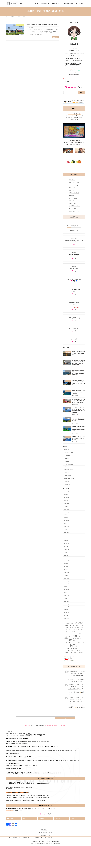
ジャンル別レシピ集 (74, 182)
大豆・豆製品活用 (73, 198)
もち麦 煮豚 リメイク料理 (74, 627)
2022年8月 (66, 609)
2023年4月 (66, 586)
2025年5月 (66, 526)
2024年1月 (66, 560)
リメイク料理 (67, 636)
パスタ (80, 633)
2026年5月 (66, 500)
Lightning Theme (45, 843)
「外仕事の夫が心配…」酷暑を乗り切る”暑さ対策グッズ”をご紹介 (78, 438)
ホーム (8, 837)
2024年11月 (66, 537)
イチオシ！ (75, 629)
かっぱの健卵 (74, 268)
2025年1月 (66, 532)
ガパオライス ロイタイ (69, 631)
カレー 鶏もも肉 (81, 629)
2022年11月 (66, 601)
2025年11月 (66, 514)
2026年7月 (66, 494)
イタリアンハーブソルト (67, 629)
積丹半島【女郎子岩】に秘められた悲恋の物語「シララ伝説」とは (78, 419)
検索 (81, 92)
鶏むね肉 (78, 650)
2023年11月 (66, 566)
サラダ (75, 631)
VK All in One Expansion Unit (54, 843)
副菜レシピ (72, 190)
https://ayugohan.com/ (38, 725)
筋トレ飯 (74, 646)
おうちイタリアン (69, 623)
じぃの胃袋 (74, 339)
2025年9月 (66, 520)
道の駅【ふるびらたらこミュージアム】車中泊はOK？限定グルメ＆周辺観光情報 (78, 401)
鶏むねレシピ (72, 650)
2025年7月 (66, 523)
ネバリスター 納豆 (74, 633)
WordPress (38, 843)
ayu (80, 688)
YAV (74, 304)
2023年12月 (66, 563)
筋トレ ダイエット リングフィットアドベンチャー (74, 643)
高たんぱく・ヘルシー (75, 211)
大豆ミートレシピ (69, 638)
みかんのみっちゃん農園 (74, 279)
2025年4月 (66, 529)
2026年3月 (66, 506)
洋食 (71, 640)
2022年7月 (66, 612)
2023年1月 (66, 595)
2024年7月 (66, 543)
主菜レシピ (72, 187)
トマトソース (80, 631)
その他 (80, 625)
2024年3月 (66, 555)
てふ (75, 291)
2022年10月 (66, 604)
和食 (75, 636)
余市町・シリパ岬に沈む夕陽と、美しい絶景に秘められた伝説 (78, 353)
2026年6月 (66, 497)
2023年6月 (66, 581)
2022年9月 (66, 606)
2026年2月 (66, 509)
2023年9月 (66, 572)
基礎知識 (71, 195)
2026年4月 (66, 503)
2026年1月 (66, 512)
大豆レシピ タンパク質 (79, 638)
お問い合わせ (44, 829)
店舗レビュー (72, 200)
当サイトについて (45, 835)
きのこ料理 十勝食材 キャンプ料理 (71, 625)
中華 (72, 636)
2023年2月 (66, 592)
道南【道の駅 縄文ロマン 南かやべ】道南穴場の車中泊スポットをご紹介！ (76, 673)
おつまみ (79, 623)
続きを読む (55, 37)
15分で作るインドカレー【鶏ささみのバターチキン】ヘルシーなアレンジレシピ (76, 687)
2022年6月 (66, 615)
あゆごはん (72, 180)
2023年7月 (66, 578)
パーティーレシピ (73, 185)
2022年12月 (66, 598)
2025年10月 (66, 517)
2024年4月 (66, 552)
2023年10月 (66, 569)
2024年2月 (66, 558)
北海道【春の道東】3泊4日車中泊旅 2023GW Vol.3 (42, 24)
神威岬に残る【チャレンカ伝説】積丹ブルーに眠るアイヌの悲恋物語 (78, 392)
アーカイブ (66, 78)
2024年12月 (66, 535)
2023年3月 (66, 589)
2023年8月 (66, 575)
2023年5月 (66, 583)
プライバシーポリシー (46, 832)
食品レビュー (72, 208)
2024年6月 (66, 546)
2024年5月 (66, 549)
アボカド (81, 627)
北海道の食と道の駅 (74, 193)
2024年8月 (66, 540)
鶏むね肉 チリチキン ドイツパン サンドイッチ (74, 652)
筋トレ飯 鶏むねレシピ (74, 648)
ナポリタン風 (68, 633)
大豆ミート (81, 636)
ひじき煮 (66, 627)
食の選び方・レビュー (75, 206)
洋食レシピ (76, 640)
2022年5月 (66, 618)
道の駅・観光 (72, 203)
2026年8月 (66, 491)
